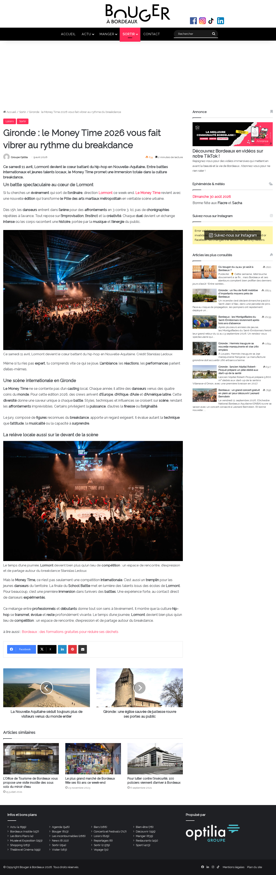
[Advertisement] (138, 77)
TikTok (211, 20)
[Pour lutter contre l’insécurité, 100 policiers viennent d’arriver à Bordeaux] (155, 758)
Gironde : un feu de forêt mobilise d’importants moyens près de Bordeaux (238, 293)
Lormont (106, 193)
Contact (151, 34)
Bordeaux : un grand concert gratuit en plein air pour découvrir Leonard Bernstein (239, 393)
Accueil (68, 34)
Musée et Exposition (22, 840)
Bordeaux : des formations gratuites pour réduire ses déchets (70, 632)
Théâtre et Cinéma (21, 849)
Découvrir (142, 831)
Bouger (56, 831)
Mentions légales (233, 867)
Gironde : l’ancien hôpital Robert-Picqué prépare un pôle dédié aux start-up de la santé (238, 370)
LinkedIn (220, 20)
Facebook (193, 20)
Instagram (202, 20)
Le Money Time (147, 193)
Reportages (101, 840)
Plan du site (254, 867)
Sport (139, 845)
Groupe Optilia (19, 157)
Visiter (56, 849)
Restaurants (143, 840)
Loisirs (10, 121)
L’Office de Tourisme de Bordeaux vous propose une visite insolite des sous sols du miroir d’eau (30, 782)
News (55, 840)
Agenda (57, 827)
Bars (97, 827)
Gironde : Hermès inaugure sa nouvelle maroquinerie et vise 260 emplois (238, 346)
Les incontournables (65, 836)
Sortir (129, 34)
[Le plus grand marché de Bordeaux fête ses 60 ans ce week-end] (93, 758)
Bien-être (142, 827)
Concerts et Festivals (107, 831)
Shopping (16, 845)
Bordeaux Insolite (21, 831)
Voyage (98, 849)
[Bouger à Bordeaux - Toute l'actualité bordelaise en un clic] (138, 13)
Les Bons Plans (19, 836)
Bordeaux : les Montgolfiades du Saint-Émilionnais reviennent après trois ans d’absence (238, 320)
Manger (107, 34)
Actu (86, 34)
